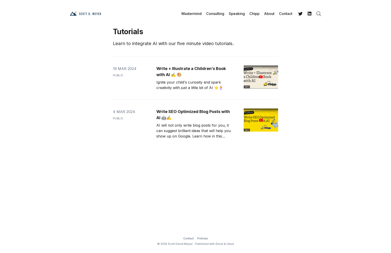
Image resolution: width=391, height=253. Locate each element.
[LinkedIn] (309, 13)
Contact (285, 13)
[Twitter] (300, 13)
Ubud (230, 244)
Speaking (237, 13)
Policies (202, 238)
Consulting (215, 13)
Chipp (254, 13)
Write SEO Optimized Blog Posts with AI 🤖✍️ (193, 114)
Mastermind (191, 13)
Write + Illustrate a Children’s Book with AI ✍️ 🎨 (191, 71)
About (269, 13)
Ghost (219, 244)
